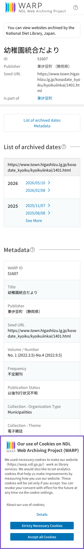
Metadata (42, 125)
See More (34, 220)
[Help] (63, 147)
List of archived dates (42, 120)
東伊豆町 (44, 98)
